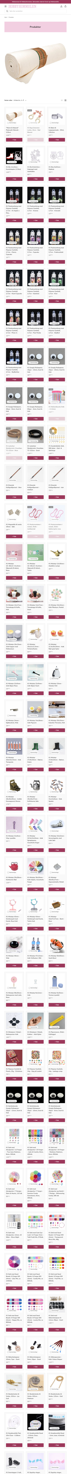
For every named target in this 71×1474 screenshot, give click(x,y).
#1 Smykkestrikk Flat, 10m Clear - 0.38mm (13, 1434)
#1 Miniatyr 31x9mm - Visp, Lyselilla (13, 837)
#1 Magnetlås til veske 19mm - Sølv (14, 525)
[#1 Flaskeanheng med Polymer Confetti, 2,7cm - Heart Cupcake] (14, 278)
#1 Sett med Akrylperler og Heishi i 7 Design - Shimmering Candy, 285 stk (56, 1192)
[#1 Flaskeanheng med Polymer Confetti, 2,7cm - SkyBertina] (14, 356)
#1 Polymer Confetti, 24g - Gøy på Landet (34, 1070)
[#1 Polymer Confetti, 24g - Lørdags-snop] (57, 1058)
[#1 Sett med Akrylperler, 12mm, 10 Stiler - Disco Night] (14, 1221)
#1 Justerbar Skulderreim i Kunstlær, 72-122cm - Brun (14, 448)
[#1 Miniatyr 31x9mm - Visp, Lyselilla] (14, 825)
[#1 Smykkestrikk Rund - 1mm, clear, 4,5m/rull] (57, 1422)
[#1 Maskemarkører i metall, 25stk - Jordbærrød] (35, 513)
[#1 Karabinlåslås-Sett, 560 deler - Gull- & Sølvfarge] (57, 435)
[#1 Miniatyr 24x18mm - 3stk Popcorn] (35, 709)
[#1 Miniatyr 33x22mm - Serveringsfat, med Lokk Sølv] (57, 825)
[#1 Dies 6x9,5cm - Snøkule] (57, 156)
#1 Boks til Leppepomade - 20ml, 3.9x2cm (56, 130)
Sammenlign (12, 123)
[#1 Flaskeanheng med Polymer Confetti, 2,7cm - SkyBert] (57, 317)
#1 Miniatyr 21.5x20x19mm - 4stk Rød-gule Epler (56, 646)
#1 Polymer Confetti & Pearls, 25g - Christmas (14, 1070)
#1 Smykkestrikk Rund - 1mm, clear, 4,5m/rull (56, 1434)
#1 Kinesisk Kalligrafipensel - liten (13, 486)
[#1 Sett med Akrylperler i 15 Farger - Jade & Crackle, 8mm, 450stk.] (35, 1136)
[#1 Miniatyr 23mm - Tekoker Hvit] (57, 672)
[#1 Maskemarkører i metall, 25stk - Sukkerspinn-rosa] (57, 513)
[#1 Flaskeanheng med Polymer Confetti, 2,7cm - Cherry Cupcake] (14, 236)
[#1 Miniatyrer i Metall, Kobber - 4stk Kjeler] (35, 1021)
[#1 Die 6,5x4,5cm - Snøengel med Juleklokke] (35, 156)
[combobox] (35, 11)
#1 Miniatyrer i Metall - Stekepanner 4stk (14, 1033)
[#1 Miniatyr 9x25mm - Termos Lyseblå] (57, 981)
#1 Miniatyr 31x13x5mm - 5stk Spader (55, 799)
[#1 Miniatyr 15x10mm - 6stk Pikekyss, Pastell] (57, 594)
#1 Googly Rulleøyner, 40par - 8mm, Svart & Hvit (13, 409)
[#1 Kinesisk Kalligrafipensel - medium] (35, 474)
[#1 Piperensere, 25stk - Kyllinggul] (57, 1021)
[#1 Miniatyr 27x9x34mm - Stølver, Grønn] (35, 746)
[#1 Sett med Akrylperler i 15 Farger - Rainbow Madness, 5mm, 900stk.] (57, 1136)
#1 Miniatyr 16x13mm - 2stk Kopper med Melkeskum (14, 646)
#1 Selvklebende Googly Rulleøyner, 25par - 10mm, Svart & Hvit (35, 1109)
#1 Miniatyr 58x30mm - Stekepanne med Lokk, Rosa (14, 995)
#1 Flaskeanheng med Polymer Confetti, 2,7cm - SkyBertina (13, 370)
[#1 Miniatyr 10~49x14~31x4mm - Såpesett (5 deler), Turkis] (35, 552)
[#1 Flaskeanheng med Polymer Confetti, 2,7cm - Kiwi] (57, 278)
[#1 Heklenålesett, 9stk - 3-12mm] (57, 395)
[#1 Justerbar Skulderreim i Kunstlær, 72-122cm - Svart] (35, 435)
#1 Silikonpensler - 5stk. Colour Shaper (55, 1358)
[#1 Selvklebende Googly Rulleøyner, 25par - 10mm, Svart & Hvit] (35, 1095)
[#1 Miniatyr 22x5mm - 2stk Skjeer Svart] (35, 672)
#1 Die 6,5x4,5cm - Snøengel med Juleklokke (34, 169)
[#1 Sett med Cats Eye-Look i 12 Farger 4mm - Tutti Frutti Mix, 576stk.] (35, 1221)
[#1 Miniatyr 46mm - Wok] (14, 944)
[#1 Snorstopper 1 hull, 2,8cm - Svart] (14, 1461)
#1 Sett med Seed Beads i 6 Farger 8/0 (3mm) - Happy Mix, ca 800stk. (14, 1319)
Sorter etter (8, 100)
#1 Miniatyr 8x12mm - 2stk (35, 994)
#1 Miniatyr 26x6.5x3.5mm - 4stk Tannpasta (13, 760)
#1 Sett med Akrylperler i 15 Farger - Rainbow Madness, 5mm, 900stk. (56, 1150)
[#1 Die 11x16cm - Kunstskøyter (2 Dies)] (14, 156)
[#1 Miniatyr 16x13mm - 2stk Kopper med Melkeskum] (14, 633)
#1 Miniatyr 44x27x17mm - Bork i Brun (56, 919)
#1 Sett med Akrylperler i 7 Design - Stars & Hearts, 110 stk (14, 1191)
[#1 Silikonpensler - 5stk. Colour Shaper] (57, 1346)
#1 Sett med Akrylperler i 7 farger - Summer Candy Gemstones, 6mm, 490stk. (35, 1193)
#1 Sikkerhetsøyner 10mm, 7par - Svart (12, 1358)
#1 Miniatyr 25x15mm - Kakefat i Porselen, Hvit (57, 722)
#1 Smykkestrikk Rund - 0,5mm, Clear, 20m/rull (35, 1435)
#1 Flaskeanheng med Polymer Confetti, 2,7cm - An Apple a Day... (13, 209)
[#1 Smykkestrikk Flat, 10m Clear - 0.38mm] (14, 1422)
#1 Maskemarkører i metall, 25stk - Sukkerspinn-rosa (55, 526)
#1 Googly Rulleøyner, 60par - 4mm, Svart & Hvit (35, 409)
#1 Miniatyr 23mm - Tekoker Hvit (55, 685)
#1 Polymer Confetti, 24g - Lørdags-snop (56, 1070)
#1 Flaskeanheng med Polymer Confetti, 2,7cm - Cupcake (35, 250)
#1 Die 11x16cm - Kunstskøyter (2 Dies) (13, 168)
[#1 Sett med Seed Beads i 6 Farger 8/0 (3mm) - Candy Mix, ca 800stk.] (35, 1263)
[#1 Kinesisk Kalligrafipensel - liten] (14, 474)
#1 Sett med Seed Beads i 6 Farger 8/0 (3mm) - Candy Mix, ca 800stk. (35, 1277)
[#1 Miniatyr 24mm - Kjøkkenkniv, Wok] (14, 709)
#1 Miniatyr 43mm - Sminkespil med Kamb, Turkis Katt (35, 919)
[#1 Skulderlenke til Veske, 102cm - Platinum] (35, 1383)
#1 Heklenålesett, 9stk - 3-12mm (56, 408)
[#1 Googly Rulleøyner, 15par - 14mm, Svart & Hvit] (35, 356)
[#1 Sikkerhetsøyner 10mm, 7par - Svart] (14, 1346)
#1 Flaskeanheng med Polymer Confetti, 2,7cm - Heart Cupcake (14, 291)
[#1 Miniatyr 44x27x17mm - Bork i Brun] (57, 905)
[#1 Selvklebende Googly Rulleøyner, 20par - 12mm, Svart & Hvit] (14, 1095)
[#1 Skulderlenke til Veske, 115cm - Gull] (57, 1383)
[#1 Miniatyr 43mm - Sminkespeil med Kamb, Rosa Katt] (14, 905)
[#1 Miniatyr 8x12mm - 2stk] (35, 981)
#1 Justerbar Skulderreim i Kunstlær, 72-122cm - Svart (35, 448)
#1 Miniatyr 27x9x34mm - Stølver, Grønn (35, 760)
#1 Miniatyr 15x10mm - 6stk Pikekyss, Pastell (57, 606)
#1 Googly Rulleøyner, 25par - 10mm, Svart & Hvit (56, 370)
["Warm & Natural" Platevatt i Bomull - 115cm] (14, 116)
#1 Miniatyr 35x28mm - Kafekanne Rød (14, 878)
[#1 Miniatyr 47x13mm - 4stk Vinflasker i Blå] (35, 944)
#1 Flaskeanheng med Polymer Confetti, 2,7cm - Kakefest (35, 291)
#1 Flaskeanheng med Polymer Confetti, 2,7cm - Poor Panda (35, 330)
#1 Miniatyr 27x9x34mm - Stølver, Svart (56, 760)
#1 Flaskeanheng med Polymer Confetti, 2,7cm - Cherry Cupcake (13, 251)
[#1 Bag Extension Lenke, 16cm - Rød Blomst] (35, 116)
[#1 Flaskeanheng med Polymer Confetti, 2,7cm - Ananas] (35, 195)
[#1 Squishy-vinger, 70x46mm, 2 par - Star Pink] (57, 1461)
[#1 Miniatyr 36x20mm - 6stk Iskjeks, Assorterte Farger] (35, 866)
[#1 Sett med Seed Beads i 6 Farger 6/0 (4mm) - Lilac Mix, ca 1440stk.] (14, 1263)
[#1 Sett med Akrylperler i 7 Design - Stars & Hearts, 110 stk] (14, 1178)
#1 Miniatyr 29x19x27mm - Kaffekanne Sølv (33, 799)
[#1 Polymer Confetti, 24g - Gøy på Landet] (35, 1058)
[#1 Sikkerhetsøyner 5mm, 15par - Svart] (35, 1346)
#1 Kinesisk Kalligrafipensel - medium (33, 487)
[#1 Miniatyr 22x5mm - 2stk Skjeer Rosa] (14, 672)
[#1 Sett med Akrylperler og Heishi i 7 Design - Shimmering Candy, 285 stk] (57, 1178)
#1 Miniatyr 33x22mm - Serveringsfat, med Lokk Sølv (57, 838)
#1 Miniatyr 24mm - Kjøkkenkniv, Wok (13, 722)
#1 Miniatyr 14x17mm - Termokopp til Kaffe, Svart (35, 607)
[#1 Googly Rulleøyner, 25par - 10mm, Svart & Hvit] (57, 356)
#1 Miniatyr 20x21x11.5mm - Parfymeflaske (33, 646)
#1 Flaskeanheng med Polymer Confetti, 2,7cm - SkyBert (56, 330)
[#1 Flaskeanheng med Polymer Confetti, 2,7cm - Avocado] (57, 195)
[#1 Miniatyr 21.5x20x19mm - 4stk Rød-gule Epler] (57, 633)
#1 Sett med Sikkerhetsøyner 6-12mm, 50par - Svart (56, 1318)
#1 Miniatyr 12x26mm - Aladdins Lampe (57, 565)
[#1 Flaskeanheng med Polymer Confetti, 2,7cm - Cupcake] (35, 236)
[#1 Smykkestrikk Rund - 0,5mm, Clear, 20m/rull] (35, 1422)
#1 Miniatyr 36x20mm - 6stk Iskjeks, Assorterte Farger (35, 879)
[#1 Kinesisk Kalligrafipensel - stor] (57, 474)
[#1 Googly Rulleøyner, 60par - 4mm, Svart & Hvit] (35, 395)
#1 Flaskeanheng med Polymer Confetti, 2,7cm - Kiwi (56, 291)
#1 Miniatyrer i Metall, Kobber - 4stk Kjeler (34, 1033)
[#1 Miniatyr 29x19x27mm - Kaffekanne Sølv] (35, 785)
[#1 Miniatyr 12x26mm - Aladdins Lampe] (57, 552)
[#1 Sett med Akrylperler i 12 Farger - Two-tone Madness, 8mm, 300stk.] (14, 1136)
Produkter (11, 17)
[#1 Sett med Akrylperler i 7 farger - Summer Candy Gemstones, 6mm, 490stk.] (35, 1178)
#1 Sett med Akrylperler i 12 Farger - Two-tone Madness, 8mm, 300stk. (14, 1150)
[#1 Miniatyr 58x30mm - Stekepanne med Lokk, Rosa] (14, 981)
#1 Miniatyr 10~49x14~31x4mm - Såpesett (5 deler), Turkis (35, 567)
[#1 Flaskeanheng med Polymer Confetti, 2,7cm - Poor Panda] (35, 317)
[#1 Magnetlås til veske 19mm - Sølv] (14, 513)
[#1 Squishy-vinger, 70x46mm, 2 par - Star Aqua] (35, 1461)
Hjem (5, 17)
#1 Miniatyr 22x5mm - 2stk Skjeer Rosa (13, 685)
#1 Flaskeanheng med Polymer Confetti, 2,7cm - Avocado (56, 208)
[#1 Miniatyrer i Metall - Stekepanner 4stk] (14, 1021)
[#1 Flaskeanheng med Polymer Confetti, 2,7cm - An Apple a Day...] (14, 195)
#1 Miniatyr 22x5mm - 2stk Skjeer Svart (35, 685)
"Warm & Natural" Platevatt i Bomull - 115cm (12, 130)
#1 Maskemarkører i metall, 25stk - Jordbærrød (34, 526)
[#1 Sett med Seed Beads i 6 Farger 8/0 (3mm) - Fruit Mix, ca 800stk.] (57, 1263)
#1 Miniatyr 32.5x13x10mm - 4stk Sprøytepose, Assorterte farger (35, 839)
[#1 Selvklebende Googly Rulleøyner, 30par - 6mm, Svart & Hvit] (57, 1095)
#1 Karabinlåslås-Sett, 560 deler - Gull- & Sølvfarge (56, 448)
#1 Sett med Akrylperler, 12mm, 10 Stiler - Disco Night (14, 1235)
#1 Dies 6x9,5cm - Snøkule (55, 168)
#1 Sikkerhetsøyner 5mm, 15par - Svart (34, 1358)
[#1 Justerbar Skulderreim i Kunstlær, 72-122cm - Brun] (14, 435)
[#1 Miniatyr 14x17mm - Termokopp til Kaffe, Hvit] (14, 594)
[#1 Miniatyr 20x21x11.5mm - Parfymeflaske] (35, 633)
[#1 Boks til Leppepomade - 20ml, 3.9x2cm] (57, 116)
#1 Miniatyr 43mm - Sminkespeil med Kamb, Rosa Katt (13, 919)
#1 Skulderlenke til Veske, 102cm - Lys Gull (12, 1396)
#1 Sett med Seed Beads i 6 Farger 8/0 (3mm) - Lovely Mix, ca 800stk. (35, 1319)
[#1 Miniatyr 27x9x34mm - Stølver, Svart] (57, 746)
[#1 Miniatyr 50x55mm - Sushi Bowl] (57, 944)
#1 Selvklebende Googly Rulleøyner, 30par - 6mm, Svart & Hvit (56, 1109)
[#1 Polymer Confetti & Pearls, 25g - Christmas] (14, 1058)
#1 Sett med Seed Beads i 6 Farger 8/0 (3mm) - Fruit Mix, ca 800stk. (56, 1277)
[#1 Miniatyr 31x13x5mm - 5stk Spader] (57, 785)
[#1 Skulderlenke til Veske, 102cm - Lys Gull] (14, 1383)
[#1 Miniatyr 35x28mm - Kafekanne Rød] (14, 866)
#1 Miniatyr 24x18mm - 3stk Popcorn (35, 722)
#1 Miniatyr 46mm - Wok (13, 957)
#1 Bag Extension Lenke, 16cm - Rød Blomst (33, 130)
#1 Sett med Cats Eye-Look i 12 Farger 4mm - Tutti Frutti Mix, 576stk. (35, 1235)
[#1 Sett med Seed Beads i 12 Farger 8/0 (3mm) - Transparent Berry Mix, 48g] (57, 1221)
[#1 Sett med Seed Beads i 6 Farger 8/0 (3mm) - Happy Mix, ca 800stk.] (14, 1304)
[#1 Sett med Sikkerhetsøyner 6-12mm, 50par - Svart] (57, 1304)
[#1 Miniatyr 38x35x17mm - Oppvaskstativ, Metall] (57, 866)
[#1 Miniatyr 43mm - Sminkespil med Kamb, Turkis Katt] (35, 905)
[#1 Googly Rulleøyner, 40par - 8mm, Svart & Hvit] (14, 395)
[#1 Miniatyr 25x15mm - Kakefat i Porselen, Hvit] (57, 709)
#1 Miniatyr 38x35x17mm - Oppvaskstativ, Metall (56, 879)
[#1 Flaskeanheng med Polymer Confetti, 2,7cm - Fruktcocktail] (57, 236)
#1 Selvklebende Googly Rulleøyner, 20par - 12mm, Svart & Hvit (14, 1109)
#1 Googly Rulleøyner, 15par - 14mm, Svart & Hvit (35, 370)
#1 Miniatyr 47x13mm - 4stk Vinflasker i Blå (35, 957)
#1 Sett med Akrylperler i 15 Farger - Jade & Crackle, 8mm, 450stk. (35, 1150)
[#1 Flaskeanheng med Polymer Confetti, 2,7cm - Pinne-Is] (14, 317)
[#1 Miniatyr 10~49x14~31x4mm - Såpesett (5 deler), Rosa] (14, 552)
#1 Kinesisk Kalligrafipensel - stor (56, 486)
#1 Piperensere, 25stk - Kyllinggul (57, 1033)
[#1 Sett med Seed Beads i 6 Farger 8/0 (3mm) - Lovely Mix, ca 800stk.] (35, 1304)
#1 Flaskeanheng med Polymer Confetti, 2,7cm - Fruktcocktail (56, 250)
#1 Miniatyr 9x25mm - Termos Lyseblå (56, 994)
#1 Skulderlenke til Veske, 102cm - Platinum (33, 1396)
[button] (65, 6)
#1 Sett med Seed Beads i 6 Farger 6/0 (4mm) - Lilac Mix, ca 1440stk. (13, 1277)
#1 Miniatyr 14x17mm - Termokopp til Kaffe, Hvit (14, 607)
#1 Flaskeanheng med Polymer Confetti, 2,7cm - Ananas (35, 208)
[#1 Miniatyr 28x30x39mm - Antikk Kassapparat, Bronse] (14, 785)
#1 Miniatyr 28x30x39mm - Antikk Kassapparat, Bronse (14, 799)
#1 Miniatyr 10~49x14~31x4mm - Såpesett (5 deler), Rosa (13, 567)
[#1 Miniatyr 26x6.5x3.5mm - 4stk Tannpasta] (14, 746)
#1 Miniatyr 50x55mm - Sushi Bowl (57, 957)
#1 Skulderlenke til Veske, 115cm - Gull (56, 1395)
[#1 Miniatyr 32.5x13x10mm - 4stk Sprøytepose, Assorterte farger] (35, 825)
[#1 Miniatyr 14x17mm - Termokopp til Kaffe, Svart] (35, 594)
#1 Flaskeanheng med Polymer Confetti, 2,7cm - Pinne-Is (13, 330)
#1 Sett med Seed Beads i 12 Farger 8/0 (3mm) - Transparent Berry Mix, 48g (56, 1236)
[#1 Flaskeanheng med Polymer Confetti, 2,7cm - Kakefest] (35, 278)
